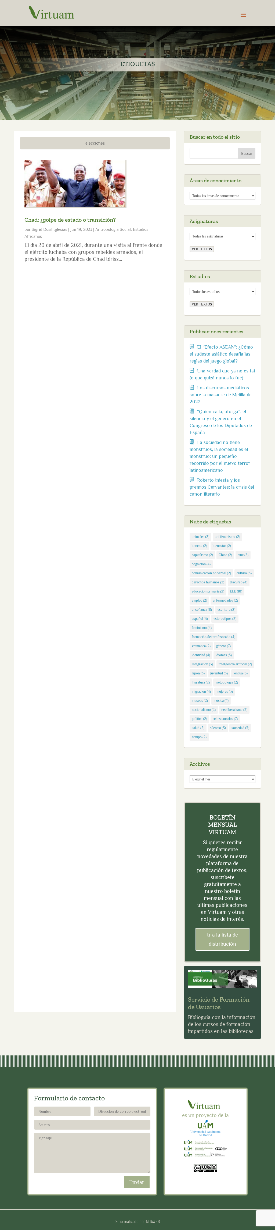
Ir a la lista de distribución (222, 939)
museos (200, 701)
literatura (201, 682)
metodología (226, 682)
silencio (218, 728)
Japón (198, 673)
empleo (199, 600)
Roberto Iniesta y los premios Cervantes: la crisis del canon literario (222, 487)
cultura (244, 573)
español (200, 619)
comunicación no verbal (211, 573)
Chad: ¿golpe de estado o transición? (70, 219)
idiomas (224, 655)
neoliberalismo (234, 710)
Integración (202, 664)
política (199, 719)
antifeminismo (227, 537)
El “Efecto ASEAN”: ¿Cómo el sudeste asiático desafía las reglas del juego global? (221, 354)
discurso (238, 582)
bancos (199, 546)
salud (198, 728)
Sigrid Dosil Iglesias (49, 229)
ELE (236, 591)
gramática (201, 646)
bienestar (222, 546)
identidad (201, 655)
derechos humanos (208, 582)
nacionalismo (204, 710)
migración (201, 691)
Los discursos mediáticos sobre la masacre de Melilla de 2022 (221, 394)
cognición (201, 564)
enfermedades (225, 600)
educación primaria (208, 591)
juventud (219, 673)
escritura (226, 610)
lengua (240, 673)
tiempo (199, 737)
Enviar (136, 1182)
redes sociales (225, 719)
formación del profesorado (213, 637)
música (221, 701)
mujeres (224, 691)
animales (200, 537)
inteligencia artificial (235, 664)
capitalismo (202, 555)
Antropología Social (113, 229)
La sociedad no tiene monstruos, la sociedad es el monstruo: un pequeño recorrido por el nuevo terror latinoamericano (220, 456)
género (223, 646)
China (225, 555)
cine (243, 555)
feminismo (202, 628)
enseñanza (202, 610)
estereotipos (225, 619)
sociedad (240, 728)
